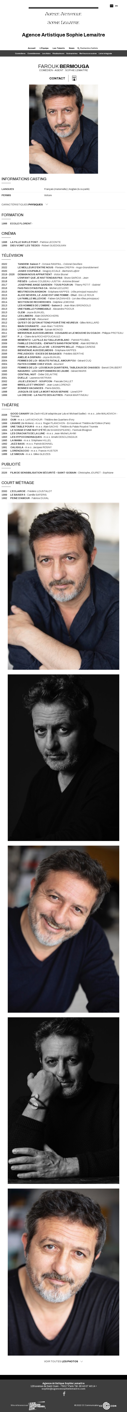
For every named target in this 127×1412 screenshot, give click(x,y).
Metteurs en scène (88, 53)
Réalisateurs (58, 53)
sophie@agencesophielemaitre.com (63, 1388)
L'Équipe (44, 48)
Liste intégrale (105, 53)
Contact (57, 78)
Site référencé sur (19, 1405)
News (71, 48)
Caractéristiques (22, 204)
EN (116, 6)
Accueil (31, 48)
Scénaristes (71, 53)
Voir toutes (61, 1361)
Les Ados (46, 53)
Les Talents (59, 48)
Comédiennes (33, 53)
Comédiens (20, 53)
